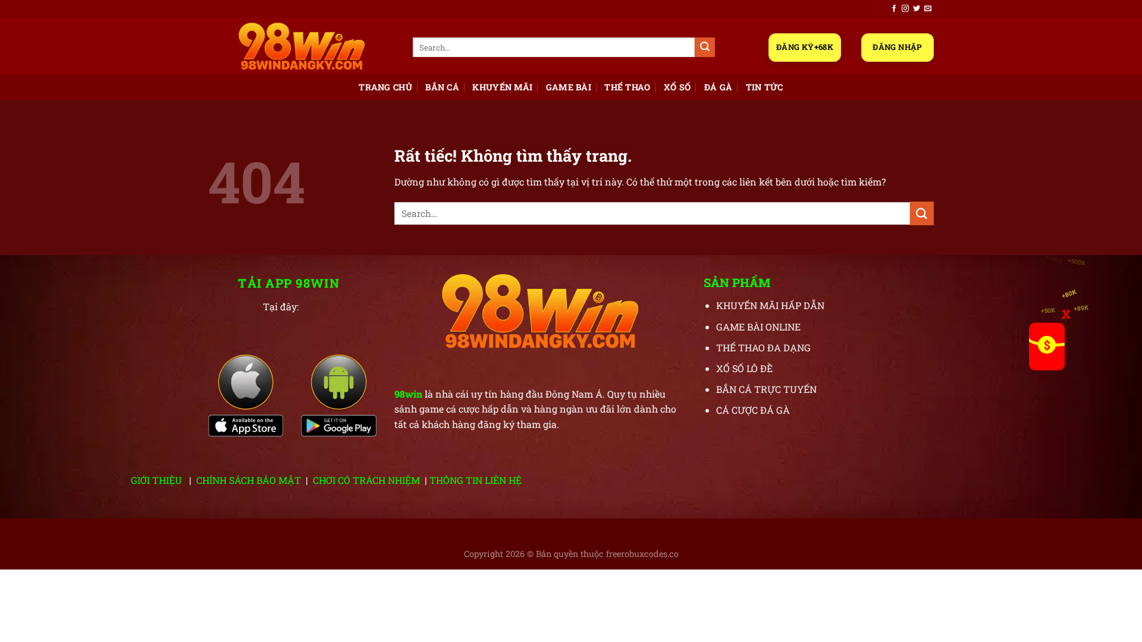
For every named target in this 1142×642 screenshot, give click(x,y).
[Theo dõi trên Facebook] (894, 9)
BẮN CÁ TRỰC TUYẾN (766, 389)
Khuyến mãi (502, 87)
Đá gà (718, 87)
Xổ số (677, 87)
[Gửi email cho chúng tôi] (927, 9)
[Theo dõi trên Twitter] (916, 9)
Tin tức (764, 87)
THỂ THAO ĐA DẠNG (763, 347)
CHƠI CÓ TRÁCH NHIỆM (366, 480)
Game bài (568, 87)
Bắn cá (442, 87)
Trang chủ (385, 87)
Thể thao (627, 87)
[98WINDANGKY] (301, 46)
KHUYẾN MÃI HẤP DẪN (770, 305)
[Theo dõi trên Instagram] (905, 9)
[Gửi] (705, 47)
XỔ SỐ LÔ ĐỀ (744, 368)
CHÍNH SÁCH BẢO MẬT (248, 480)
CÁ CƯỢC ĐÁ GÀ (753, 410)
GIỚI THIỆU (156, 480)
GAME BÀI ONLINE (758, 326)
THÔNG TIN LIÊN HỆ (475, 480)
